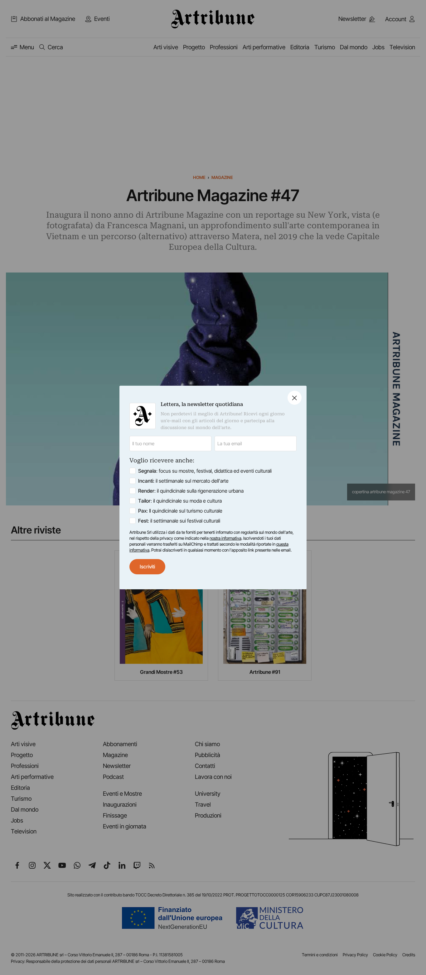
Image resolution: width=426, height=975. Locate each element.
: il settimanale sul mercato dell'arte (183, 481)
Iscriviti (147, 566)
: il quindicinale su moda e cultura (180, 501)
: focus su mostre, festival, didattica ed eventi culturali (205, 471)
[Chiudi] (295, 398)
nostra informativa (225, 538)
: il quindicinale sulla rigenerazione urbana (191, 491)
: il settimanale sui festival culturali (179, 521)
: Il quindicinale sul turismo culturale (180, 511)
